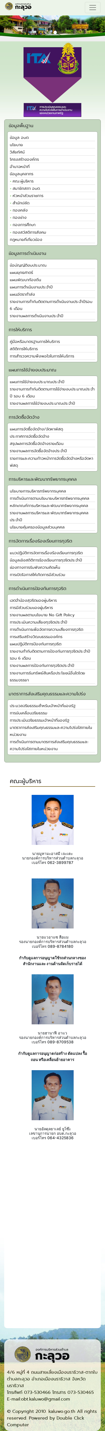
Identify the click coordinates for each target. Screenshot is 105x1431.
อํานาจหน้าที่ (20, 167)
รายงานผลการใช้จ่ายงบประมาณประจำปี (42, 403)
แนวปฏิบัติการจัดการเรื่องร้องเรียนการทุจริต (46, 553)
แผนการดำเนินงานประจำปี (31, 287)
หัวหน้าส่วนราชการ (28, 196)
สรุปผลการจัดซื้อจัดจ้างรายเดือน (37, 444)
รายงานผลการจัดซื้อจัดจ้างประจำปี (38, 451)
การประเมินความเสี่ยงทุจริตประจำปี (38, 622)
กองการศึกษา (24, 225)
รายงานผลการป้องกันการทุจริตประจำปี (42, 666)
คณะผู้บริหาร (23, 181)
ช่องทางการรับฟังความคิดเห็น (35, 567)
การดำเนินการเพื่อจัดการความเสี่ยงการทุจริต (46, 629)
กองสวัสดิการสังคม (29, 232)
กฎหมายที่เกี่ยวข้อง (26, 240)
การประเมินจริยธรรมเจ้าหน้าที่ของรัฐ (39, 720)
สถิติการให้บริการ (24, 349)
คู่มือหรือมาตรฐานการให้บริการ (35, 342)
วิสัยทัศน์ (17, 152)
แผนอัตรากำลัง (22, 294)
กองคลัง (20, 210)
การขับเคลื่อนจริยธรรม (28, 713)
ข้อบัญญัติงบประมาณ (28, 265)
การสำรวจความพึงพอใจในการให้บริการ (42, 356)
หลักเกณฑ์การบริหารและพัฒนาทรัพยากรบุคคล (49, 506)
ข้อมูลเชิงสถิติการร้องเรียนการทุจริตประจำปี (46, 560)
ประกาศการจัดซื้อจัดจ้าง (29, 436)
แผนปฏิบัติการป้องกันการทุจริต (35, 644)
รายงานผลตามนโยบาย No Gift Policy (42, 615)
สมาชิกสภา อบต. (27, 188)
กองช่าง (20, 218)
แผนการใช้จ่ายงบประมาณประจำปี (37, 382)
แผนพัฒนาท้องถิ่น (25, 280)
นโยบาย (16, 145)
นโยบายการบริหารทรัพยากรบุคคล (38, 491)
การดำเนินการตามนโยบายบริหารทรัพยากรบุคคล (49, 498)
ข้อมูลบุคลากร (21, 174)
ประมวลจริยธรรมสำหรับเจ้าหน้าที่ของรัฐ (42, 706)
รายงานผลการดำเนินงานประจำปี (36, 316)
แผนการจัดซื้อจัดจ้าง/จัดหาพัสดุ (36, 429)
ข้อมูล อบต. (19, 138)
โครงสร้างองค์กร (24, 159)
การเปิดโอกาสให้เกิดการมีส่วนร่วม (37, 575)
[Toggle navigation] (93, 7)
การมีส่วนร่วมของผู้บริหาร (31, 608)
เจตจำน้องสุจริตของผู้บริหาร (33, 600)
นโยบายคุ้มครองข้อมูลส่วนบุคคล (37, 527)
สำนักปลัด (21, 203)
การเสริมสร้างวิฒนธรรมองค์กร (36, 637)
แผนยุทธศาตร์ (21, 273)
